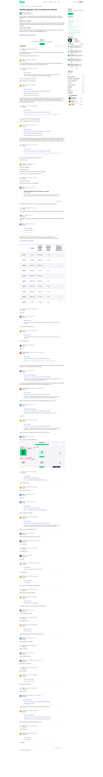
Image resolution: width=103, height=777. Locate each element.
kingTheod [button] (25, 228)
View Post (57, 201)
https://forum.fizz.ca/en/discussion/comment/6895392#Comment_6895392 (37, 716)
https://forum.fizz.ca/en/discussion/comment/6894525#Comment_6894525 (37, 701)
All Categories (70, 72)
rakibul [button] (23, 187)
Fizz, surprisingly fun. (75, 80)
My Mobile (75, 86)
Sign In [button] (70, 13)
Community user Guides (73, 26)
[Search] (78, 2)
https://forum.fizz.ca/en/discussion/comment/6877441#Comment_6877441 (37, 394)
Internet (75, 82)
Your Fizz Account (75, 84)
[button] (21, 13)
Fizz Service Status (72, 34)
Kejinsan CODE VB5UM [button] (25, 352)
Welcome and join (75, 76)
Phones (75, 88)
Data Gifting (75, 93)
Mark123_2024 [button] (24, 660)
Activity (70, 18)
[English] (22, 2)
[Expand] (42, 116)
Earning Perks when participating (74, 32)
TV (75, 74)
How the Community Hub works (74, 30)
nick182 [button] (23, 652)
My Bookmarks (76, 20)
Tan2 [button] (23, 555)
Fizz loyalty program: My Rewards (27, 240)
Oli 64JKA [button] (23, 330)
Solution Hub (71, 28)
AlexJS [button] (23, 59)
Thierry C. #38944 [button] (25, 540)
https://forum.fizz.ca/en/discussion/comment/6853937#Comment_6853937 (37, 112)
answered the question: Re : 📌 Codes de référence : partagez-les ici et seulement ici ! (76, 46)
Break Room (75, 91)
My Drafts (76, 24)
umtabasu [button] (23, 501)
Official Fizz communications (75, 78)
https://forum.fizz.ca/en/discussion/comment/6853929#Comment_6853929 (37, 91)
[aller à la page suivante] (79, 69)
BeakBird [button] (23, 68)
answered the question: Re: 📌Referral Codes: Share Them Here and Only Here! (76, 52)
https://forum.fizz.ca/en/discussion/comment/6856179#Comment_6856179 (37, 358)
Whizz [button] (23, 12)
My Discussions (71, 22)
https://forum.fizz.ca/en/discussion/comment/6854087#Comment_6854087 (37, 131)
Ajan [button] (23, 215)
